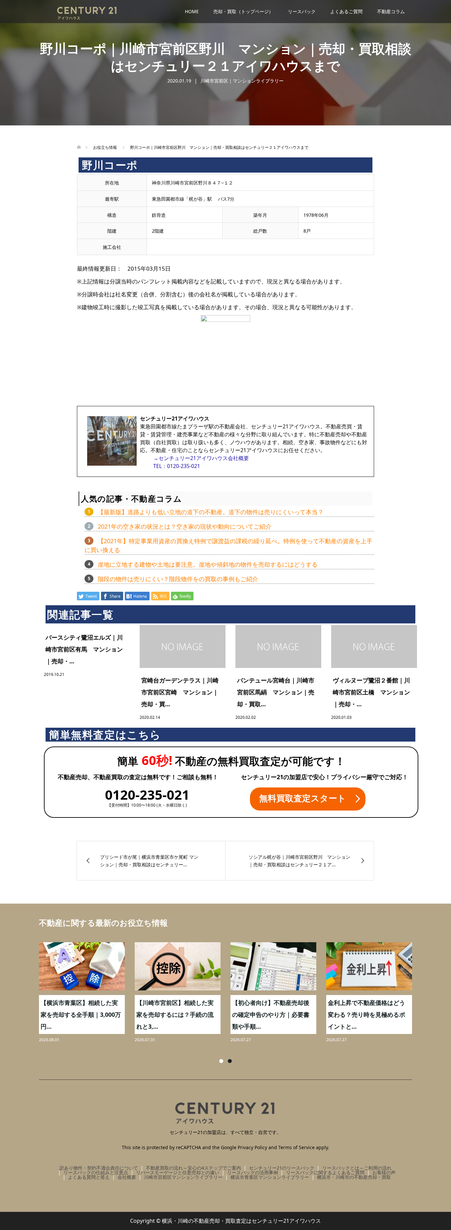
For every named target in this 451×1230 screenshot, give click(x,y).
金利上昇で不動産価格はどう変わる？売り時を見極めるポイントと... (366, 1014)
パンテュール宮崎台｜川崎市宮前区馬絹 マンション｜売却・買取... (275, 692)
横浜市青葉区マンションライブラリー (269, 1177)
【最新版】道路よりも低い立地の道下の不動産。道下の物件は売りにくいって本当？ (211, 512)
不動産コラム (391, 11)
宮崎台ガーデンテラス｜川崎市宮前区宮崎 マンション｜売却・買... (180, 692)
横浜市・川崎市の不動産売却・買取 (354, 1177)
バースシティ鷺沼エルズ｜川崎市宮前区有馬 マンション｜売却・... (84, 649)
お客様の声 (384, 1172)
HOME (192, 11)
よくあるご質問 (346, 11)
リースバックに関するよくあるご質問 (325, 1172)
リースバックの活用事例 (252, 1172)
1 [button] (221, 1061)
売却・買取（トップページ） (243, 11)
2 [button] (230, 1061)
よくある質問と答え (89, 1177)
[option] (230, 993)
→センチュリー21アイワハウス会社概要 (201, 458)
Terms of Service (296, 1147)
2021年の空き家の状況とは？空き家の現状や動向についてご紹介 (184, 526)
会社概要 (127, 1177)
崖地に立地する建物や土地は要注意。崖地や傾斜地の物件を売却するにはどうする (208, 564)
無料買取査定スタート (302, 798)
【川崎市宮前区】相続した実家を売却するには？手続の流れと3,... (175, 1014)
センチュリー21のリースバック (281, 1168)
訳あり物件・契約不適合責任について (98, 1168)
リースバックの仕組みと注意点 (95, 1172)
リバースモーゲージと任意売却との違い (177, 1172)
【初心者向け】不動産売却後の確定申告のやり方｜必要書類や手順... (270, 1014)
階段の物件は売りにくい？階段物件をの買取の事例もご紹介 (178, 579)
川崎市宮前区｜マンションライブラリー (242, 81)
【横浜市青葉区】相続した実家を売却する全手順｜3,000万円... (81, 1014)
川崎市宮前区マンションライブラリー (183, 1177)
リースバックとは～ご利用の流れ (357, 1168)
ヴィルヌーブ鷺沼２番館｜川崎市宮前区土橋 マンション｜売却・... (371, 692)
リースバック (302, 11)
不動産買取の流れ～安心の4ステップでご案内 (193, 1168)
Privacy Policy (252, 1147)
